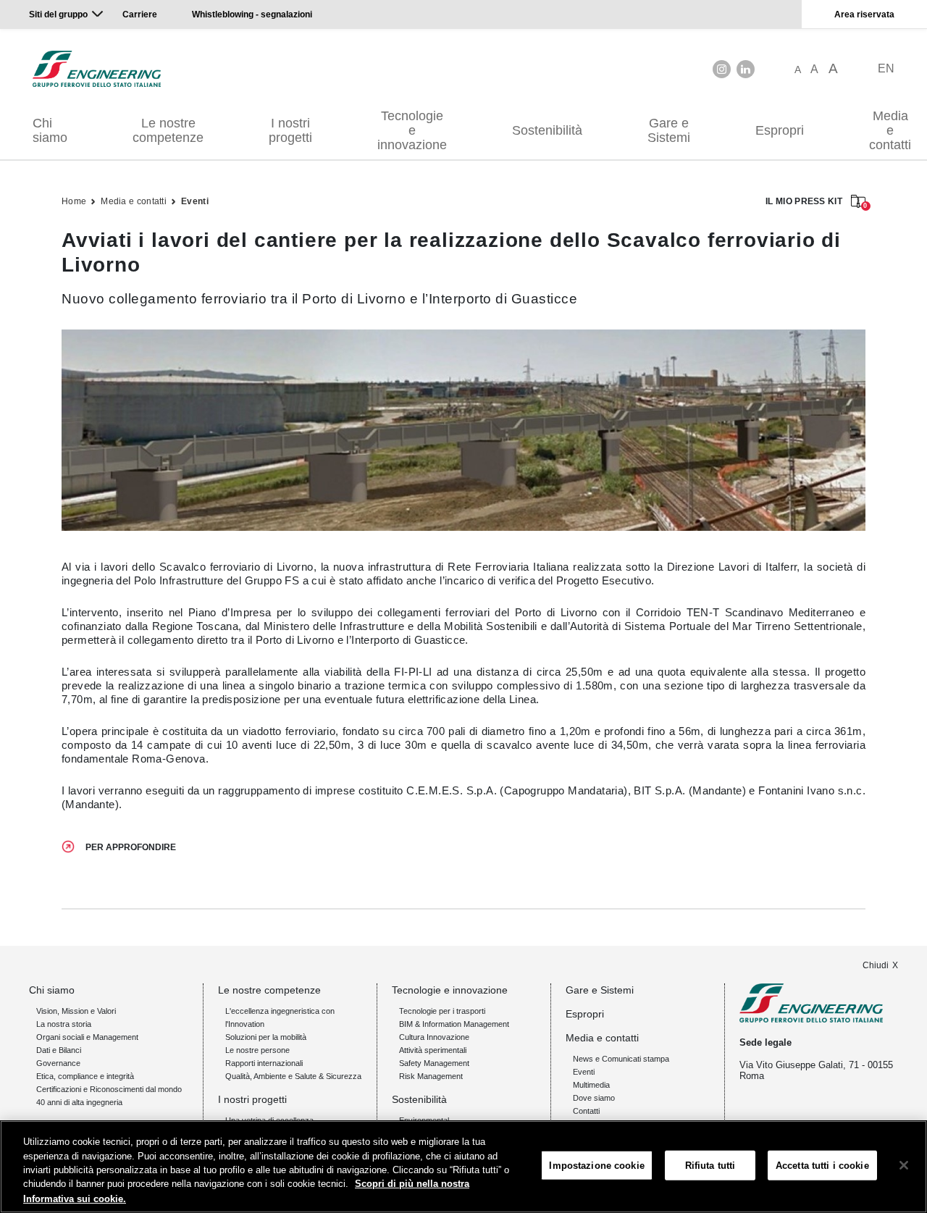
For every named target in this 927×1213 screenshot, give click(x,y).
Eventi (195, 201)
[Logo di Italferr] (97, 69)
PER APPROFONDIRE (130, 847)
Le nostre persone (257, 1050)
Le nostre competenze (168, 130)
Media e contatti (134, 201)
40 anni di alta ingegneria (79, 1102)
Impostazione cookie (596, 1165)
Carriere (139, 14)
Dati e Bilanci (58, 1050)
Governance (58, 1063)
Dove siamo (594, 1098)
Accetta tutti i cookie (822, 1165)
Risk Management (431, 1076)
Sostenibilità (547, 130)
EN (886, 68)
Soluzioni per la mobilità (265, 1037)
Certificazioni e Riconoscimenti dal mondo (109, 1089)
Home (74, 201)
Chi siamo (50, 130)
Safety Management (434, 1063)
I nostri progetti (290, 130)
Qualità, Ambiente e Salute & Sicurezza (293, 1076)
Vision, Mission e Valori (76, 1011)
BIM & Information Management (454, 1024)
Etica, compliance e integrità (85, 1076)
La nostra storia (63, 1024)
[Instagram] (722, 69)
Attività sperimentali (432, 1050)
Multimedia (591, 1084)
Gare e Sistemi (668, 130)
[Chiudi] (904, 1165)
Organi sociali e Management (87, 1037)
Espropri (779, 130)
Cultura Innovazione (434, 1037)
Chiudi (876, 965)
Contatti (586, 1111)
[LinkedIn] (746, 69)
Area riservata (864, 14)
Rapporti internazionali (264, 1063)
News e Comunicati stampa (621, 1058)
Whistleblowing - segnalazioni (252, 14)
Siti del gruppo (58, 14)
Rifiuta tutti (710, 1165)
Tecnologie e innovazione (412, 130)
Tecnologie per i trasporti (442, 1011)
